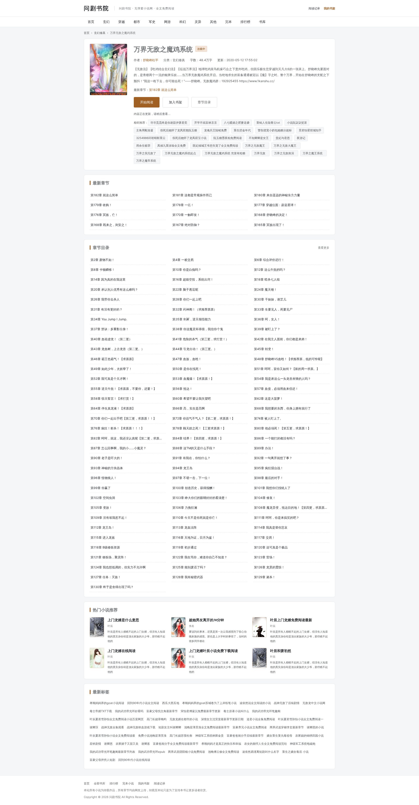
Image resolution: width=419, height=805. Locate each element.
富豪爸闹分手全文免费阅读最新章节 (175, 743)
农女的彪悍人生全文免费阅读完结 (265, 743)
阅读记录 (314, 8)
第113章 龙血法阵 (184, 527)
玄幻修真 (99, 33)
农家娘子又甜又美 (127, 743)
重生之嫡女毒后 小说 (295, 751)
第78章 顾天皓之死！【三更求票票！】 (199, 428)
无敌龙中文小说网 (313, 703)
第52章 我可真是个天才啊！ (110, 378)
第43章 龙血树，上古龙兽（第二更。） (117, 349)
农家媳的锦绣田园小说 (309, 735)
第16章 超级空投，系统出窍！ (192, 279)
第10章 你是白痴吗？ (186, 269)
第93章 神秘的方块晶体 (107, 468)
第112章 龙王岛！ (103, 527)
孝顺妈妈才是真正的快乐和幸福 (221, 743)
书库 (262, 22)
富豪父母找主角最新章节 (162, 711)
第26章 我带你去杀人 (105, 299)
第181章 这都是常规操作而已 (192, 195)
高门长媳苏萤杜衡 (181, 735)
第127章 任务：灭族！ (106, 577)
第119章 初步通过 (184, 547)
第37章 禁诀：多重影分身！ (110, 329)
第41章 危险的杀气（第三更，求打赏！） (200, 339)
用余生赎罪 (143, 145)
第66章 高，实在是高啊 (188, 408)
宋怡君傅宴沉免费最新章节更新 (200, 711)
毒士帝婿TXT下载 (101, 711)
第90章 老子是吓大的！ (107, 458)
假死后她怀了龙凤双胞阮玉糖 (178, 130)
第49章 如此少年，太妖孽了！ (111, 369)
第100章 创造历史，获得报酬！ (193, 488)
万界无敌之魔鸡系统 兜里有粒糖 (226, 153)
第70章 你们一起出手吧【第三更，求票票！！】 (123, 418)
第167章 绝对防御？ (186, 225)
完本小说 (128, 783)
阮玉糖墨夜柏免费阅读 (227, 138)
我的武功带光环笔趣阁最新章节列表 (112, 751)
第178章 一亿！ (183, 205)
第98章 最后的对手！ (268, 478)
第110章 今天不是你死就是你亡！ (195, 517)
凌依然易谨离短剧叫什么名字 (260, 751)
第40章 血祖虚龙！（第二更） (111, 339)
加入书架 (175, 102)
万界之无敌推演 (285, 153)
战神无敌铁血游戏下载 (141, 727)
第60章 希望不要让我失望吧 (191, 398)
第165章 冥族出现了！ (269, 225)
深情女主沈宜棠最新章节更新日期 (222, 719)
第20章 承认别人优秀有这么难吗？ (114, 289)
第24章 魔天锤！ (265, 289)
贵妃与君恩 (283, 138)
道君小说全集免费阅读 (261, 719)
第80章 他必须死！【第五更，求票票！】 (282, 428)
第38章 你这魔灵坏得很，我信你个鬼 (197, 329)
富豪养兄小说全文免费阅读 (250, 727)
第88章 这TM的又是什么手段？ (193, 448)
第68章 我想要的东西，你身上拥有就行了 (282, 408)
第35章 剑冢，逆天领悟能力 (191, 319)
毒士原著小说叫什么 (236, 711)
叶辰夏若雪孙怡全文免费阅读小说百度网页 (117, 719)
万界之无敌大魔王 (286, 145)
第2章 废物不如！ (103, 260)
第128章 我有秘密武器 (187, 577)
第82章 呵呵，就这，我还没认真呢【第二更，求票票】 (128, 438)
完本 (228, 22)
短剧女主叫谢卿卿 (169, 727)
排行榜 (245, 22)
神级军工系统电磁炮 (302, 743)
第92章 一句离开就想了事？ (273, 458)
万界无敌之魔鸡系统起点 (181, 153)
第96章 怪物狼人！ (104, 478)
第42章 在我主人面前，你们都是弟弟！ (280, 339)
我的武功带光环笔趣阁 (266, 711)
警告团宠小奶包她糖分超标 (275, 130)
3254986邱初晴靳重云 (150, 138)
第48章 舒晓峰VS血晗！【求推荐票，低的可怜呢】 (289, 359)
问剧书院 (96, 8)
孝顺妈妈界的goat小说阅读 (107, 703)
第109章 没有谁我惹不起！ (109, 517)
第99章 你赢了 (101, 488)
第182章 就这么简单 (163, 90)
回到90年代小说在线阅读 (134, 760)
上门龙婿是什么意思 (123, 619)
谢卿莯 (94, 727)
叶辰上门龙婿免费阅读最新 (291, 619)
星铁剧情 (95, 743)
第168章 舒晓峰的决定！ (271, 215)
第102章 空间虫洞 (103, 498)
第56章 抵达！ (182, 388)
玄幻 (106, 22)
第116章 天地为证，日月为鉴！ (193, 537)
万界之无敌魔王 (256, 145)
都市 (137, 22)
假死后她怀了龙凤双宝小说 (189, 138)
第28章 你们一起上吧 (186, 299)
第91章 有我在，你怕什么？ (191, 458)
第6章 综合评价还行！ (269, 260)
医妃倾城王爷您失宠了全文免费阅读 (215, 145)
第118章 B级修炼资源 (105, 547)
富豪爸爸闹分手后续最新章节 (245, 735)
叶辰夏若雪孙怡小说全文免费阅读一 (300, 719)
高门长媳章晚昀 (157, 719)
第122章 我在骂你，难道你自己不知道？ (199, 557)
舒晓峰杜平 (150, 60)
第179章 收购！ (101, 205)
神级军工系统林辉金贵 (209, 735)
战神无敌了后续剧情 (286, 703)
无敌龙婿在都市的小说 (184, 719)
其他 (213, 22)
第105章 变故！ (101, 507)
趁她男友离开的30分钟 (206, 619)
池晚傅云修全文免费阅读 (223, 751)
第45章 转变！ (264, 349)
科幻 (182, 22)
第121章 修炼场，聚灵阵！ (109, 557)
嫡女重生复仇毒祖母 (279, 735)
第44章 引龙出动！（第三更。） (194, 349)
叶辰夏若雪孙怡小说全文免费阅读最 (112, 735)
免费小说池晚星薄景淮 (152, 735)
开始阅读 (146, 102)
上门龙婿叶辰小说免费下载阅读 (213, 650)
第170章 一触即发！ (186, 215)
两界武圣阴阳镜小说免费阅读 (186, 751)
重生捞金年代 (242, 130)
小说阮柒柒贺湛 (297, 122)
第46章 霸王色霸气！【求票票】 (113, 359)
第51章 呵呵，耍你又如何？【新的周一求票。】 (286, 369)
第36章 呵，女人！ (267, 319)
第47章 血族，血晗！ (186, 359)
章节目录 (204, 102)
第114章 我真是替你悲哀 (270, 527)
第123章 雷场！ (264, 557)
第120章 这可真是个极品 (271, 547)
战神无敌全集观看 (112, 727)
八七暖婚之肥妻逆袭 (236, 122)
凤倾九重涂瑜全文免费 (171, 145)
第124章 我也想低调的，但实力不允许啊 (118, 567)
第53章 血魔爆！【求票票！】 (193, 378)
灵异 (198, 22)
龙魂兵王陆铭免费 (215, 130)
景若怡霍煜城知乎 (310, 130)
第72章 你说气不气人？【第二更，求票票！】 (203, 418)
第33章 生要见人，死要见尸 (273, 309)
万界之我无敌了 (147, 153)
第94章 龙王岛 (182, 468)
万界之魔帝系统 (147, 160)
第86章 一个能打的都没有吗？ (274, 438)
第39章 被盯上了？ (267, 329)
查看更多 (323, 248)
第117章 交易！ (264, 537)
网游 (167, 22)
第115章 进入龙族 (103, 537)
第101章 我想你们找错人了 (272, 488)
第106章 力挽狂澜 (184, 507)
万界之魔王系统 (313, 153)
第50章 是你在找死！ (187, 369)
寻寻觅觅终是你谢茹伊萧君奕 (168, 122)
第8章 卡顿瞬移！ (103, 269)
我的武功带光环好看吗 (129, 711)
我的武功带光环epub (151, 751)
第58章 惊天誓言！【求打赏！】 (113, 398)
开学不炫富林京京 (205, 122)
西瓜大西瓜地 (170, 703)
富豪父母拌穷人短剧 (102, 760)
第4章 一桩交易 (183, 260)
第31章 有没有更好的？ (106, 309)
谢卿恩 (108, 743)
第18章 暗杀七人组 (267, 279)
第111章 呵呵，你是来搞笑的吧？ (276, 517)
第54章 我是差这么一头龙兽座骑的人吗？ (282, 378)
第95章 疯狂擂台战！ (268, 468)
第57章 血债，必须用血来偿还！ (276, 388)
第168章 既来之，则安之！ (109, 225)
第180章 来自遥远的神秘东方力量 (277, 195)
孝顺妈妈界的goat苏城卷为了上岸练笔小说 (209, 703)
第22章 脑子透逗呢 (185, 289)
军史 (152, 22)
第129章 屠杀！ (264, 577)
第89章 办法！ (264, 448)
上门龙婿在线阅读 (122, 650)
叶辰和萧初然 (280, 650)
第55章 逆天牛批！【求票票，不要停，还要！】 (123, 388)
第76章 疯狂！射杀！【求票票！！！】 (117, 428)
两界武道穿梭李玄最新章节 (287, 727)
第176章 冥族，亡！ (104, 215)
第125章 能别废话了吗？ (189, 567)
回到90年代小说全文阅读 (143, 703)
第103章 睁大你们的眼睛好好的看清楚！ (200, 498)
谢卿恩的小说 (315, 727)
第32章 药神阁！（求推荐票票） (194, 309)
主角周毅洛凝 (144, 130)
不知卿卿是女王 (259, 138)
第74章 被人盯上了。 (268, 418)
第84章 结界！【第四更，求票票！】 (197, 438)
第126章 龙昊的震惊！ (269, 567)
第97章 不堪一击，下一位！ (191, 478)
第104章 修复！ (265, 498)
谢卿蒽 (145, 743)
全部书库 (99, 783)
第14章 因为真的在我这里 (108, 279)
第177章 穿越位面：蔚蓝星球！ (275, 205)
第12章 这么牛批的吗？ (270, 269)
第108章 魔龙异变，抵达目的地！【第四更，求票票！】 (291, 507)
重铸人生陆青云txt (268, 122)
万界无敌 (260, 153)
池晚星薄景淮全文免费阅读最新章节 (207, 727)
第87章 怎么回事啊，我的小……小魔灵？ (118, 448)
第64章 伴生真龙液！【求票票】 (113, 408)
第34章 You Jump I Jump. (109, 319)
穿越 (121, 22)
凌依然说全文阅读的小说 (255, 703)
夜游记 (301, 138)
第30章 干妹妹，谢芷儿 (270, 299)
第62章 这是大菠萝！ (268, 398)
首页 (91, 22)
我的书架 (329, 8)
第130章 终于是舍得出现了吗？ (112, 587)
